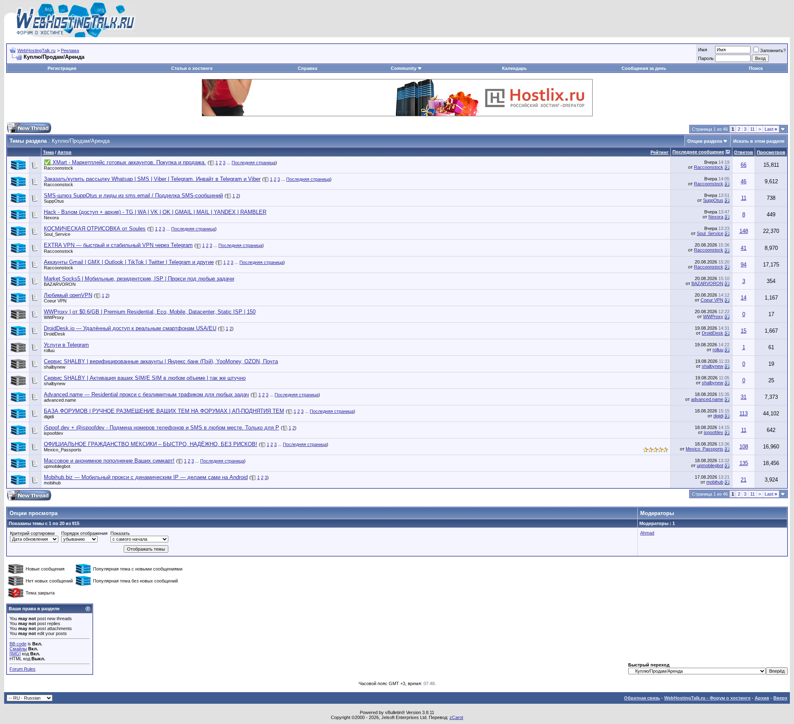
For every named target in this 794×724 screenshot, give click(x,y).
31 (743, 397)
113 (743, 413)
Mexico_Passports (62, 449)
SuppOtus (54, 201)
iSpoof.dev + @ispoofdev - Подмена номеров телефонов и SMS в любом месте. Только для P (161, 427)
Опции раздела (704, 141)
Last (771, 129)
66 (743, 165)
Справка (307, 68)
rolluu (49, 350)
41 (743, 248)
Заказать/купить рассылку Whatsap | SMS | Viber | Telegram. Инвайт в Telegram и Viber (152, 179)
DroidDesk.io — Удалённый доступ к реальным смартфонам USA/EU (130, 328)
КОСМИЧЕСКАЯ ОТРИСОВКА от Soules (95, 228)
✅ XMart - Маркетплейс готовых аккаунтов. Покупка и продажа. (125, 162)
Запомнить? (773, 50)
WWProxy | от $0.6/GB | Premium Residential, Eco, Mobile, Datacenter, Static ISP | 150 (150, 312)
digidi (49, 416)
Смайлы (18, 648)
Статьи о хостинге (192, 68)
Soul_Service (57, 234)
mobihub (52, 482)
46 (743, 181)
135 (743, 463)
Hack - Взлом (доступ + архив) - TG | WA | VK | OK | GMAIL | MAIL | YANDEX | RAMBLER (155, 212)
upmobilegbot (57, 466)
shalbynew (54, 366)
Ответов (743, 152)
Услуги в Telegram (66, 345)
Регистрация (62, 68)
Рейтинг (660, 152)
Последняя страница (253, 162)
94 (743, 264)
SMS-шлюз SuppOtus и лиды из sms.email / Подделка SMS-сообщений (133, 195)
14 (743, 298)
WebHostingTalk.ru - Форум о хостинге (707, 697)
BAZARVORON (60, 284)
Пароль (706, 58)
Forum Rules (23, 668)
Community (403, 68)
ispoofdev (53, 433)
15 (743, 331)
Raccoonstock (58, 167)
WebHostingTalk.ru (36, 50)
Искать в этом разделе (758, 141)
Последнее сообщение (698, 151)
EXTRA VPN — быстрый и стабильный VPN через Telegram (118, 245)
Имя (702, 49)
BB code (18, 643)
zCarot (456, 717)
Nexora (51, 217)
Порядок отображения (84, 533)
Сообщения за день (644, 68)
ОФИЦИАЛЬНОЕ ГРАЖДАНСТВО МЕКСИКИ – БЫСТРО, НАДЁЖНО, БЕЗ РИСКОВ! (150, 444)
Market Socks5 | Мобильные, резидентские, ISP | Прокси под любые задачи (139, 279)
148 (743, 231)
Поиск (756, 68)
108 (743, 447)
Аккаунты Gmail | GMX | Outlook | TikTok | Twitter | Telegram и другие (129, 262)
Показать (120, 533)
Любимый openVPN (68, 295)
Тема (48, 152)
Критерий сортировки (32, 533)
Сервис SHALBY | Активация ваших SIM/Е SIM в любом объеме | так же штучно (145, 378)
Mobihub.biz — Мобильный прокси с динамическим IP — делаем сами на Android (146, 477)
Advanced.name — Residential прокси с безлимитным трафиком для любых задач (146, 394)
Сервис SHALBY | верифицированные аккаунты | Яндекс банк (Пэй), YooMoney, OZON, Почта (161, 361)
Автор (64, 152)
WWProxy (54, 317)
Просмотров (771, 152)
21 (743, 480)
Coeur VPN (55, 300)
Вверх (780, 697)
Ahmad (647, 532)
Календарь (514, 68)
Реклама (70, 50)
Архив (762, 697)
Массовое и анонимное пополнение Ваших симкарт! (109, 461)
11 (752, 129)
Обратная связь (642, 697)
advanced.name (60, 400)
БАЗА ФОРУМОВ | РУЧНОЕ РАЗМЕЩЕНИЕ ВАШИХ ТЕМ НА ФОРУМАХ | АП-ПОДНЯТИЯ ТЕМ (164, 411)
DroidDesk (54, 333)
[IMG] (15, 653)
